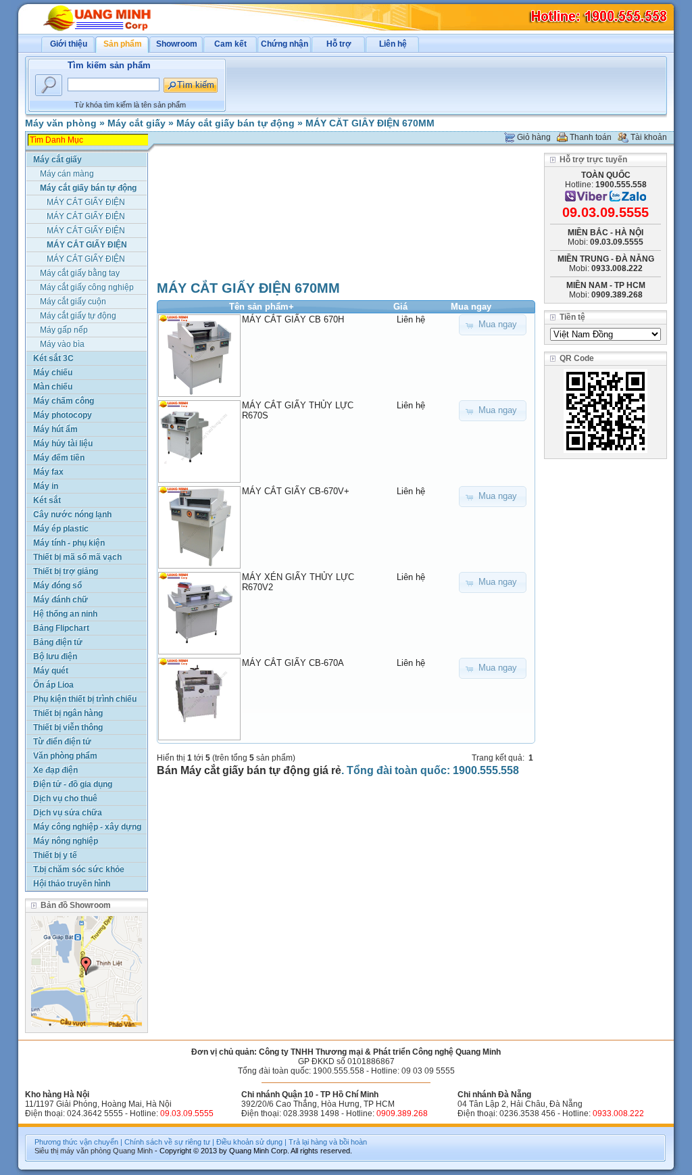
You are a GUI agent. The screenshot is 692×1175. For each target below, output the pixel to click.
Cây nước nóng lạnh (72, 514)
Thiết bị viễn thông (68, 727)
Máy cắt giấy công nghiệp (87, 287)
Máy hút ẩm (55, 429)
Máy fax (48, 472)
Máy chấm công (63, 401)
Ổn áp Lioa (53, 685)
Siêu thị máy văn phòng (72, 1151)
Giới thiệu (68, 44)
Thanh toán (591, 137)
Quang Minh (133, 1151)
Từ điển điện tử (62, 741)
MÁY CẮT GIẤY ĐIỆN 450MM (86, 203)
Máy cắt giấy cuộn (73, 301)
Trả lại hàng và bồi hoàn (328, 1142)
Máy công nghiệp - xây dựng (87, 827)
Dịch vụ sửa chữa (67, 812)
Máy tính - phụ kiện (69, 543)
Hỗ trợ (338, 44)
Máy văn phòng (61, 123)
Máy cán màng (67, 173)
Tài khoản (649, 137)
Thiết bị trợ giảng (65, 571)
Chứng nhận (284, 44)
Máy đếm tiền (58, 457)
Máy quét (50, 670)
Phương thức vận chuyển (76, 1142)
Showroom (176, 44)
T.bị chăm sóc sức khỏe (78, 869)
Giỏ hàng (534, 137)
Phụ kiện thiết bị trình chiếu (85, 699)
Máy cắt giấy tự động (78, 315)
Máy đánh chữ (60, 599)
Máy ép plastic (61, 528)
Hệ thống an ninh (65, 614)
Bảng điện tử (57, 642)
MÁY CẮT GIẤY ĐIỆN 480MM (86, 217)
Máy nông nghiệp (65, 841)
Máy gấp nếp (64, 330)
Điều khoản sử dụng (249, 1142)
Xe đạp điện (55, 770)
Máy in (45, 486)
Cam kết (230, 44)
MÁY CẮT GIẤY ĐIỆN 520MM (86, 231)
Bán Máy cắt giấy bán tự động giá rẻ (249, 770)
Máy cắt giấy (136, 123)
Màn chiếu (52, 386)
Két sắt (47, 500)
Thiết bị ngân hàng (68, 713)
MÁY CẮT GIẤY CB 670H (293, 319)
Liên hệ (393, 44)
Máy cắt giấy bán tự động (235, 123)
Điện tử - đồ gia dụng (72, 784)
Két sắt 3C (53, 358)
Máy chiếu (52, 372)
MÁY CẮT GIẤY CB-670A (293, 663)
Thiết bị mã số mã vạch (77, 557)
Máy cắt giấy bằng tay (80, 273)
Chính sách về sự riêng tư (167, 1142)
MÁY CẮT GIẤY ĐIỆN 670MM (370, 123)
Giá (400, 307)
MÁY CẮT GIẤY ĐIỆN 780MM (86, 260)
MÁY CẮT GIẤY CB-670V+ (295, 491)
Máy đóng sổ (57, 585)
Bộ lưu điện (55, 656)
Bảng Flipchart (61, 628)
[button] (492, 324)
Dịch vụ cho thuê (65, 798)
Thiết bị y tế (55, 855)
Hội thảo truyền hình (71, 883)
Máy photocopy (62, 415)
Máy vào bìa (62, 344)
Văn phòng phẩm (65, 756)
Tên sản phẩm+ (261, 307)
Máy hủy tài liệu (63, 443)
